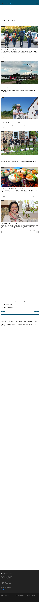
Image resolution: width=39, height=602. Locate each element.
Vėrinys (2, 167)
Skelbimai (3, 595)
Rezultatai (36, 311)
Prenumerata (29, 595)
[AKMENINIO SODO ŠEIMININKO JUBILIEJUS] (19, 108)
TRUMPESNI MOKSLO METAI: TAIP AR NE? (9, 49)
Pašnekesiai (7, 595)
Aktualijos (3, 26)
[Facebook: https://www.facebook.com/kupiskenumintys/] (8, 1)
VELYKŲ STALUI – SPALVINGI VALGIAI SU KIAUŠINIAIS (12, 188)
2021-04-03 (3, 196)
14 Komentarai (33, 230)
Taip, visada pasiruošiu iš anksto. (8, 303)
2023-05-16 (3, 163)
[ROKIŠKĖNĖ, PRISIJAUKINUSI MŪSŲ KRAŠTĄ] (19, 211)
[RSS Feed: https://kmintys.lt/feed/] (2, 590)
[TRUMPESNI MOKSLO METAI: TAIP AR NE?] (19, 37)
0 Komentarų (33, 57)
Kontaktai (28, 599)
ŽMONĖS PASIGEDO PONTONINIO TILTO (9, 86)
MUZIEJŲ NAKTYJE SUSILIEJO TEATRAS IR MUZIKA (11, 157)
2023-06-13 (3, 127)
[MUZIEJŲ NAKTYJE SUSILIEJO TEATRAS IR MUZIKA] (19, 143)
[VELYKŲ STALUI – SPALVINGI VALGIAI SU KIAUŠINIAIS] (19, 177)
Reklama (33, 595)
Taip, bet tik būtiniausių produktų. (8, 304)
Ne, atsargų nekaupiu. (6, 308)
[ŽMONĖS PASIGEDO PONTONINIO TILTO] (19, 72)
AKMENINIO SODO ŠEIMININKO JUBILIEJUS (10, 120)
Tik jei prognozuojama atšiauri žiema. (8, 307)
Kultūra (2, 97)
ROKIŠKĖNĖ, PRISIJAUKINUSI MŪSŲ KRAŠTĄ (10, 223)
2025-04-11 (3, 57)
